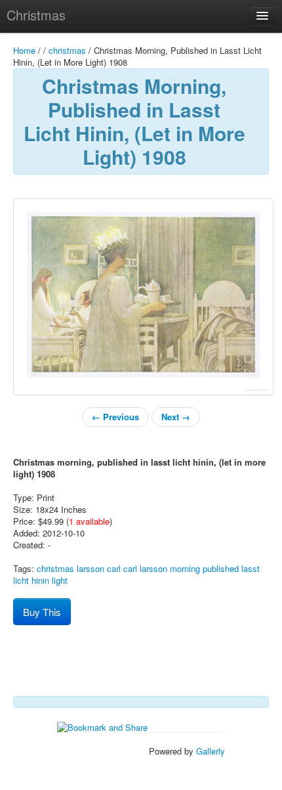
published (221, 568)
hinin (40, 580)
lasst (250, 568)
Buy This (42, 612)
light (60, 580)
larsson (90, 568)
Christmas (36, 14)
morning (185, 568)
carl (114, 568)
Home (24, 50)
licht (21, 580)
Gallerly (210, 751)
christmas (67, 50)
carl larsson (145, 568)
